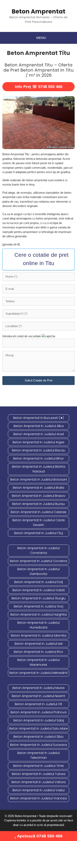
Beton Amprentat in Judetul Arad (38, 434)
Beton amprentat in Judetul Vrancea (38, 798)
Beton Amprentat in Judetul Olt (38, 704)
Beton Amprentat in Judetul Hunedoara (38, 625)
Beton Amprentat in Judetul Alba (39, 426)
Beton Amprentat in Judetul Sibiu (38, 736)
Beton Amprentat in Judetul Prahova (38, 712)
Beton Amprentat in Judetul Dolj (38, 582)
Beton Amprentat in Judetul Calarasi (38, 512)
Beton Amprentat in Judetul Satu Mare (38, 728)
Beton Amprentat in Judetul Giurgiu (39, 598)
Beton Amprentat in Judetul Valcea (38, 782)
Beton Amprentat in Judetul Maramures (38, 662)
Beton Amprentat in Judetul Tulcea (38, 774)
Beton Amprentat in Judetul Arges (38, 442)
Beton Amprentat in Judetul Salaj (38, 720)
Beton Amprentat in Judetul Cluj (38, 533)
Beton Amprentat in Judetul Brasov (38, 495)
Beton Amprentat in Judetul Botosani (38, 479)
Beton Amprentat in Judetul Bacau (38, 450)
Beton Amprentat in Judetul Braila (38, 487)
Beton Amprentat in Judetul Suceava (38, 744)
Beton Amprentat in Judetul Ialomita (38, 635)
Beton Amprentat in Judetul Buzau (38, 504)
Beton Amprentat (38, 11)
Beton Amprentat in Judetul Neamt (38, 696)
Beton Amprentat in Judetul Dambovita (38, 571)
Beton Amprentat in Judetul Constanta (38, 550)
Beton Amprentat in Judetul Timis (38, 765)
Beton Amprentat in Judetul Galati (38, 590)
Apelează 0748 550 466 (40, 836)
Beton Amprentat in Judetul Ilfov (38, 651)
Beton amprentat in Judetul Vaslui (38, 790)
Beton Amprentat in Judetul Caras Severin (38, 522)
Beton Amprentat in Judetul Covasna (38, 561)
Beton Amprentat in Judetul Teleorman (38, 755)
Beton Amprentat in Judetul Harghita (38, 614)
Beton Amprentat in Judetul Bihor (38, 458)
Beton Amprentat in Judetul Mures (38, 688)
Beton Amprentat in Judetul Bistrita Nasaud (38, 469)
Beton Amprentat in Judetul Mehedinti (38, 673)
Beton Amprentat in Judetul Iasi (39, 643)
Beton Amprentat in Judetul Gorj (38, 606)
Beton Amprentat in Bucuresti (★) (38, 418)
